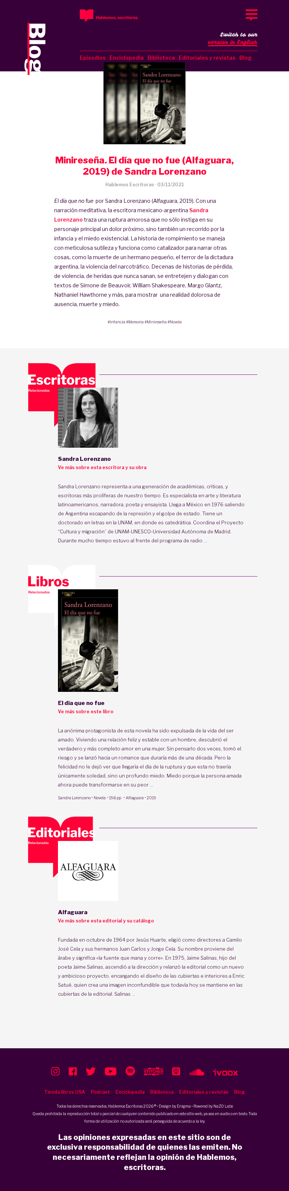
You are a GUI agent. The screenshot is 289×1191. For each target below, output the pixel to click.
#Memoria (135, 322)
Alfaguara (135, 798)
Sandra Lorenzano (74, 798)
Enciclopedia (127, 57)
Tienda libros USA (64, 1092)
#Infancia (116, 322)
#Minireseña (155, 322)
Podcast (100, 1092)
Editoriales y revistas (207, 57)
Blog (245, 57)
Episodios (93, 57)
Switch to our (232, 38)
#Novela (174, 322)
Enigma (184, 1106)
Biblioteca (161, 57)
